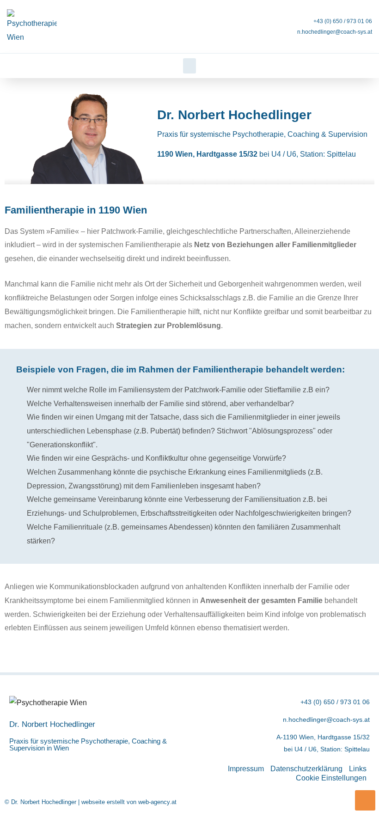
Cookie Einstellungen (331, 778)
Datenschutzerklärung (306, 769)
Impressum (246, 769)
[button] (189, 65)
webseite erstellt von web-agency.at (129, 802)
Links (358, 769)
